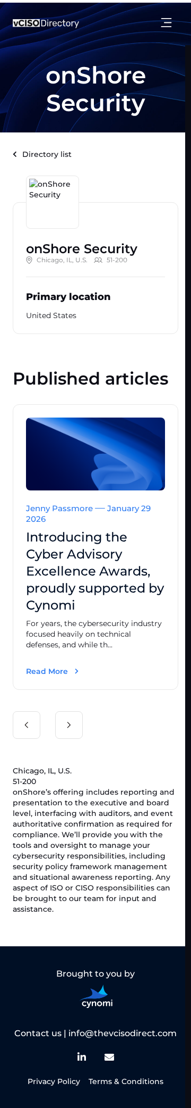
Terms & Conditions (126, 1081)
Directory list (47, 154)
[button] (26, 725)
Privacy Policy (54, 1081)
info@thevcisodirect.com (122, 1033)
